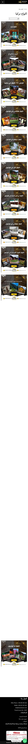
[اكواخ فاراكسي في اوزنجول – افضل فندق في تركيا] (14, 119)
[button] (25, 741)
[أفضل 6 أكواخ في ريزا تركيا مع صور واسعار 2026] (14, 597)
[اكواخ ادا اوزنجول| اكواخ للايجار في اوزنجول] (14, 653)
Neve (20, 742)
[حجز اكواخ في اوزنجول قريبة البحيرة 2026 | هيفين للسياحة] (14, 682)
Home (25, 9)
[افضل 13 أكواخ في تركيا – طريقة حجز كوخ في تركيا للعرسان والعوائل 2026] (14, 91)
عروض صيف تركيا (23, 719)
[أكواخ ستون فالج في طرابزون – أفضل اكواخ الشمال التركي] (14, 485)
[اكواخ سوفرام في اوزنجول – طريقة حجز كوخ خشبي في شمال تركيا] (14, 147)
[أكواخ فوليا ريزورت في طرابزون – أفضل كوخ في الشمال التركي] (14, 456)
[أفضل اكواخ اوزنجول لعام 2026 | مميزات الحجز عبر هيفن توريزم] (14, 62)
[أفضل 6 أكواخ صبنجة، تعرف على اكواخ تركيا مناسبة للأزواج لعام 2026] (14, 541)
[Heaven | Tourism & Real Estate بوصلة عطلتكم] (22, 2)
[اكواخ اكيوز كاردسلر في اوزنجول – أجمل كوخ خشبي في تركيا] (14, 259)
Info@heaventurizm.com (21, 707)
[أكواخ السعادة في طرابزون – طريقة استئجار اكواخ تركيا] (14, 400)
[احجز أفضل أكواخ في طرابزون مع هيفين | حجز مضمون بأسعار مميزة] (14, 316)
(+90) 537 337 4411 (22, 705)
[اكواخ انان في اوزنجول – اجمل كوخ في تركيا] (14, 175)
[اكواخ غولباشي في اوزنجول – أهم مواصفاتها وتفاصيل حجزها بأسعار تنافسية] (14, 231)
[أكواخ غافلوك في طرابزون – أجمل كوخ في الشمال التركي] (14, 344)
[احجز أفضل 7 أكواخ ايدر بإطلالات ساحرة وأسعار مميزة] (14, 34)
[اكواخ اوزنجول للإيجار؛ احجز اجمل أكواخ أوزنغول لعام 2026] (14, 569)
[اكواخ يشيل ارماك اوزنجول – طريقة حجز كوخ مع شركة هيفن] (14, 288)
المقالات (25, 721)
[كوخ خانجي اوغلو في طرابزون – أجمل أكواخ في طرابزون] (14, 428)
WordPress (9, 742)
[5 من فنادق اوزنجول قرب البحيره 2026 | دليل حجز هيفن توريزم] (14, 513)
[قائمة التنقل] (2, 2)
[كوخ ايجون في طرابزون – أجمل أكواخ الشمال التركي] (14, 372)
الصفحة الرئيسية (23, 716)
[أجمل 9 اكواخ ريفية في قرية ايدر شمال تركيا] (14, 625)
